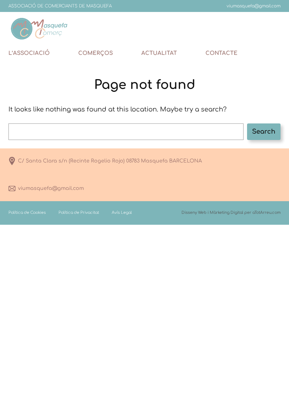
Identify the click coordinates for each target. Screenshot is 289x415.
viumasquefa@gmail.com (51, 188)
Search (263, 131)
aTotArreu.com (266, 212)
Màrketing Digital (226, 212)
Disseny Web (194, 212)
